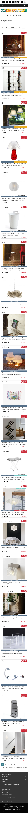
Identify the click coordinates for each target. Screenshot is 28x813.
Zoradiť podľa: (4, 27)
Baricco (4, 242)
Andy (3, 33)
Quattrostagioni (7, 103)
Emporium (19, 15)
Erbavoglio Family (8, 591)
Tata (3, 138)
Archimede (5, 207)
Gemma (4, 731)
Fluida (4, 696)
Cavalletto (5, 452)
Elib (3, 68)
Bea (3, 277)
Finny (4, 626)
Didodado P (6, 556)
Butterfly (5, 382)
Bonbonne (5, 347)
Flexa (3, 661)
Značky (12, 15)
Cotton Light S (7, 521)
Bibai (3, 312)
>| (14, 764)
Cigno (4, 486)
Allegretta (5, 173)
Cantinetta (5, 417)
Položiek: (19, 27)
